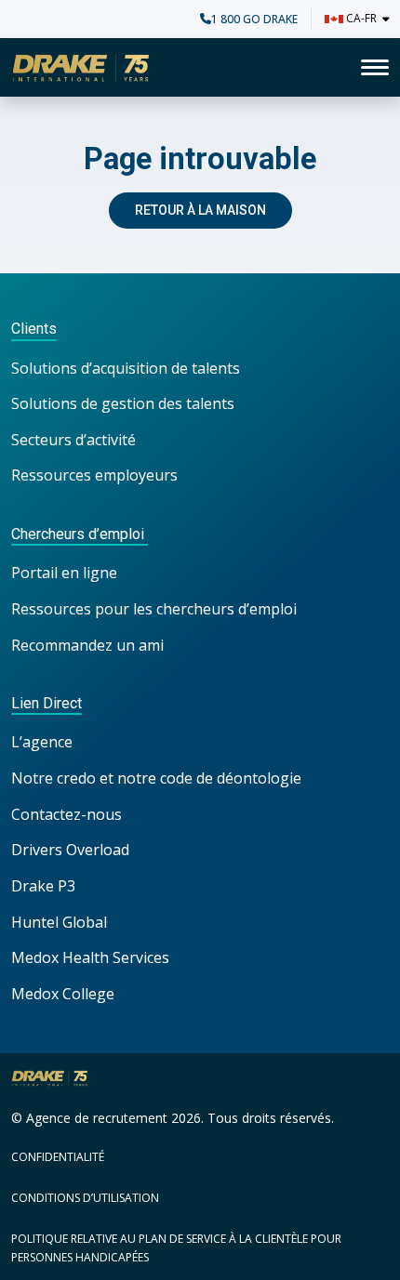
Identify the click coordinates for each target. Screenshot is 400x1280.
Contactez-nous (66, 814)
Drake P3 (43, 886)
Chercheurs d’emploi (79, 534)
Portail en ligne (64, 572)
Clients (34, 328)
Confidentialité (57, 1157)
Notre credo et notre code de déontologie (158, 778)
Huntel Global (59, 922)
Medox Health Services (90, 957)
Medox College (62, 993)
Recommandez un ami (87, 645)
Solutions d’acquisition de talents (127, 368)
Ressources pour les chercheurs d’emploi (154, 609)
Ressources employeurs (94, 475)
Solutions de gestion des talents (122, 403)
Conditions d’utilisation (85, 1198)
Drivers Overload (70, 849)
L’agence (42, 742)
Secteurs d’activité (73, 439)
